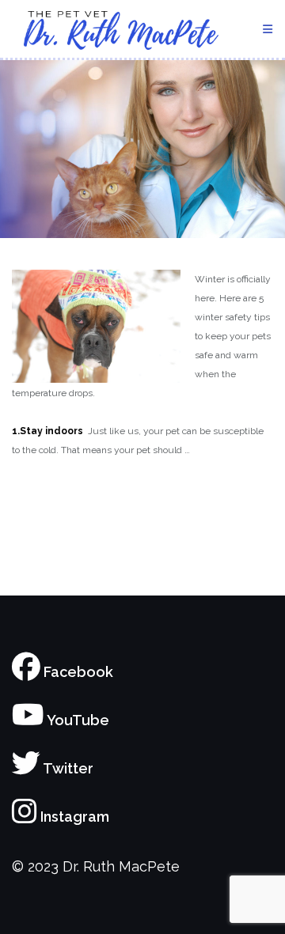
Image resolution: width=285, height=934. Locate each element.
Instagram (73, 816)
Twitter (66, 768)
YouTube (76, 720)
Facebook (76, 672)
